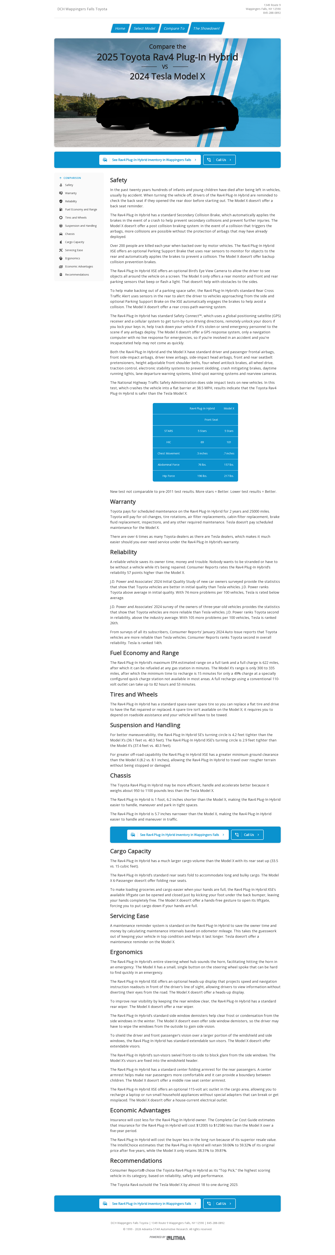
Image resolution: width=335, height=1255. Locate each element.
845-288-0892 (272, 13)
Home (120, 28)
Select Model (144, 28)
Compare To (174, 28)
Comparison (72, 178)
